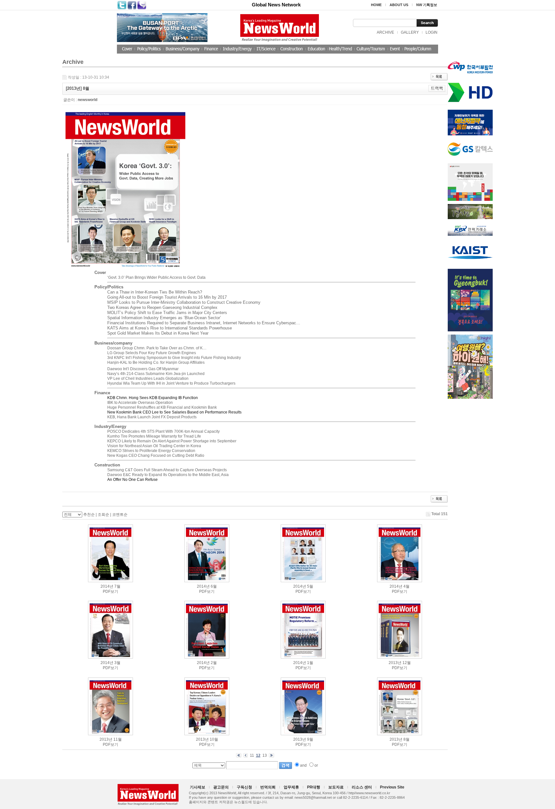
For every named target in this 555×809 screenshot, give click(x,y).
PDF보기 (110, 591)
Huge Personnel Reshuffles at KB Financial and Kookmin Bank (162, 407)
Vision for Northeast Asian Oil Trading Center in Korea (154, 446)
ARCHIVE (385, 32)
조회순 (103, 514)
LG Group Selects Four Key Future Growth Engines (151, 353)
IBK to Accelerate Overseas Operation (140, 402)
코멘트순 (120, 514)
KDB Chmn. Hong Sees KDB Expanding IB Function (152, 398)
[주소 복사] (436, 88)
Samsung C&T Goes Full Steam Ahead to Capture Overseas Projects (167, 470)
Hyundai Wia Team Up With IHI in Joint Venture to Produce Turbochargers (171, 383)
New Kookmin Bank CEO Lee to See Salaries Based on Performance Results (174, 412)
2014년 (107, 586)
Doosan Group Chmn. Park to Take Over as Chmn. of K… (157, 348)
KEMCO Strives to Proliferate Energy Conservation (151, 450)
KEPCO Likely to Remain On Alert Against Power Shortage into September (171, 441)
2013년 (395, 662)
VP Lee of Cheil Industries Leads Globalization (148, 378)
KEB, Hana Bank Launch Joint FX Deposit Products (152, 417)
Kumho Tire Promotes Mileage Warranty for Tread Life (154, 436)
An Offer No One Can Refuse (132, 479)
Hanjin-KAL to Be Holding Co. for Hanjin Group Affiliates (156, 362)
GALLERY (410, 32)
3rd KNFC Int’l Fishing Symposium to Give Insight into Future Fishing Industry (174, 357)
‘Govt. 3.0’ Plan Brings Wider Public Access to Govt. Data (156, 277)
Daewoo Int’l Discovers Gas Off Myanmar (143, 369)
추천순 (89, 514)
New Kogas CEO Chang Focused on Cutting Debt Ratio (155, 455)
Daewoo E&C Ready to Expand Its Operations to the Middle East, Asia (168, 475)
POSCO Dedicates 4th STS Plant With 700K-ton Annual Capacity (163, 431)
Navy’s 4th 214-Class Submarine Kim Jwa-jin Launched (156, 373)
